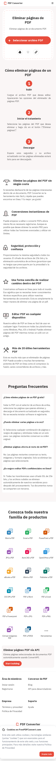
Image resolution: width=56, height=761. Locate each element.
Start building (12, 663)
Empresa (6, 701)
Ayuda (31, 707)
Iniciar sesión (8, 684)
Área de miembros (11, 678)
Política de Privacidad (12, 711)
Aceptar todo (47, 754)
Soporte (32, 701)
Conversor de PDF (37, 678)
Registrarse (7, 689)
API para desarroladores (39, 689)
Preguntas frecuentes (28, 386)
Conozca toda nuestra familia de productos (28, 514)
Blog (30, 684)
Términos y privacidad (12, 707)
